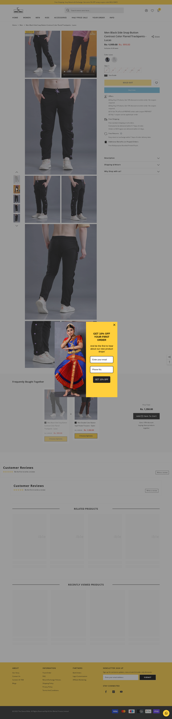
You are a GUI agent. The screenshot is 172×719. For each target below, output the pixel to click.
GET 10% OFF (101, 379)
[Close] (114, 325)
